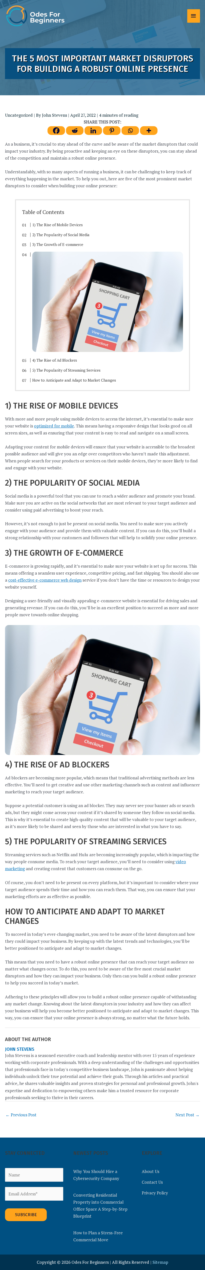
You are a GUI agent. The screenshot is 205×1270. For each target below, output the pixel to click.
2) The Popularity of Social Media (61, 234)
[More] (149, 130)
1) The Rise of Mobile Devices (57, 224)
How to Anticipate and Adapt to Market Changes (74, 380)
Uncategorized (19, 115)
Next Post (188, 1115)
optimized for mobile (54, 426)
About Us (150, 1171)
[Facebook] (56, 130)
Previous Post (21, 1115)
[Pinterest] (111, 130)
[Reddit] (75, 130)
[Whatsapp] (130, 130)
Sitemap (160, 1262)
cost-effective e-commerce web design (45, 580)
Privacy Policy (155, 1193)
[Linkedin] (93, 130)
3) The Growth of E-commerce (57, 244)
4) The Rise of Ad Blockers (54, 360)
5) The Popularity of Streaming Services (66, 370)
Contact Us (152, 1182)
